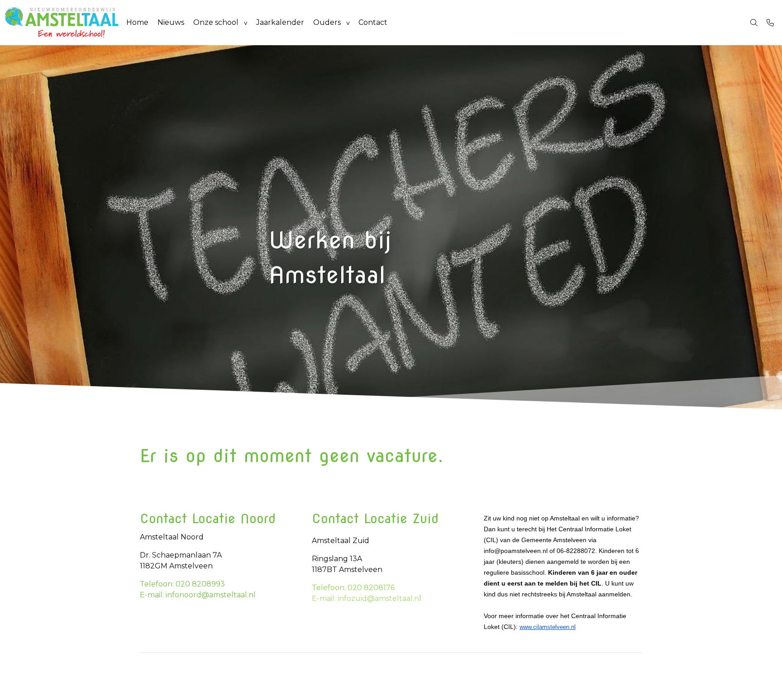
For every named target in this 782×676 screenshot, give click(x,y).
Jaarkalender (280, 22)
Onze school (215, 22)
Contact (372, 22)
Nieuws (170, 22)
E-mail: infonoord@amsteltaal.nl (198, 595)
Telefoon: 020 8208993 (182, 584)
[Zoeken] (754, 22)
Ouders (327, 22)
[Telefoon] (770, 22)
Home (137, 22)
